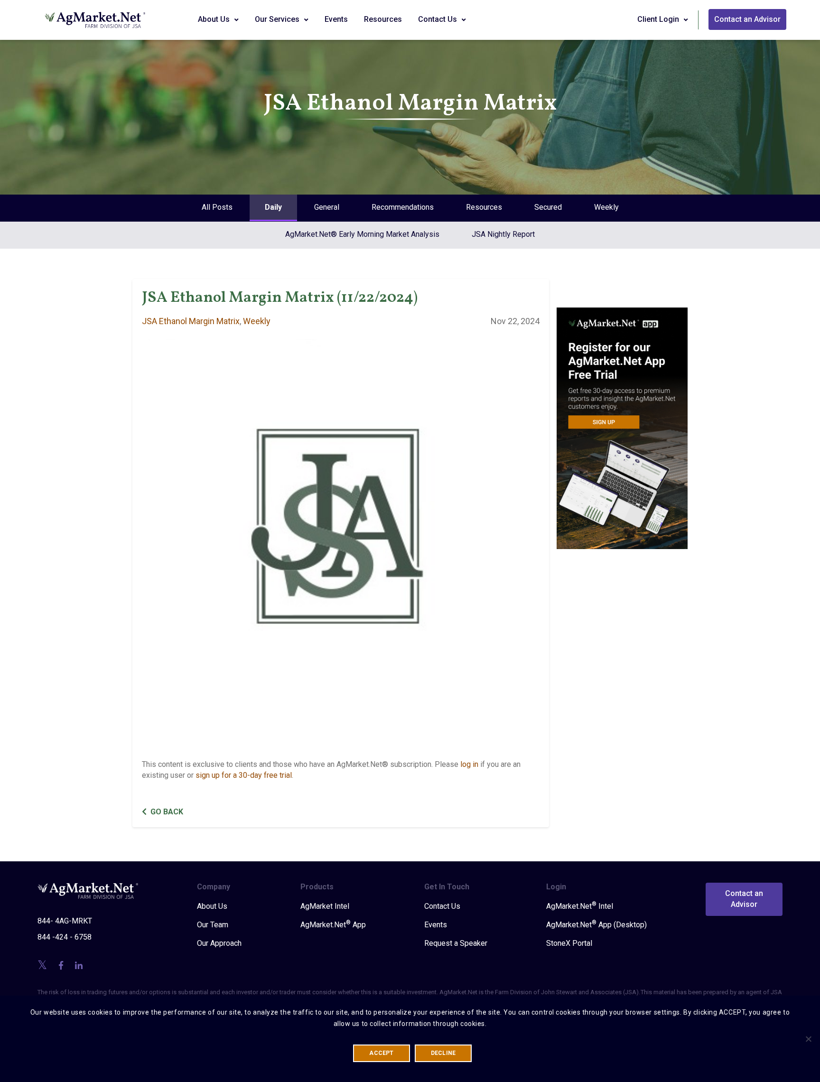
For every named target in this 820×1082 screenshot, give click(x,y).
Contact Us (438, 19)
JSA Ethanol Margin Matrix (191, 321)
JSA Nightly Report (503, 234)
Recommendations (403, 207)
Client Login (659, 19)
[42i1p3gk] (622, 421)
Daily (273, 207)
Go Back (166, 811)
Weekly (606, 207)
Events (336, 19)
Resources (383, 19)
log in (469, 764)
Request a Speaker (455, 943)
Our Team (212, 924)
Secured (548, 207)
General (326, 207)
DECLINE (443, 1053)
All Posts (217, 207)
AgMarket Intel (324, 906)
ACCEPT (381, 1053)
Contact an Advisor (747, 19)
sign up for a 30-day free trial (244, 775)
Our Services (278, 19)
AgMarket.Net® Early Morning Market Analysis (362, 234)
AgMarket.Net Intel (579, 906)
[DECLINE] (808, 1039)
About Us (215, 19)
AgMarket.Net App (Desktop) (596, 924)
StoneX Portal (569, 943)
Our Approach (219, 943)
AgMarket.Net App (333, 924)
